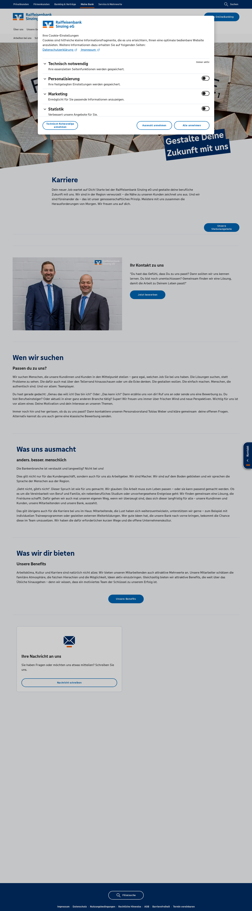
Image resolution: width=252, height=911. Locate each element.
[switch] (205, 78)
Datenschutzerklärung (58, 50)
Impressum (88, 50)
